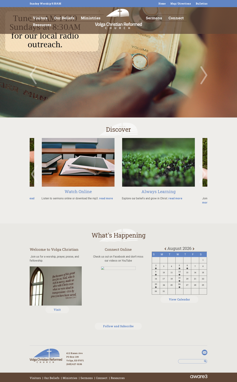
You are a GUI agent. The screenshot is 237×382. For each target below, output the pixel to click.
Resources (118, 378)
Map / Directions (180, 3)
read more (94, 198)
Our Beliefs (51, 378)
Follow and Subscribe (118, 326)
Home (162, 3)
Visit (57, 309)
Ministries (158, 191)
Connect (101, 378)
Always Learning (78, 191)
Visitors (35, 378)
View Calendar (179, 299)
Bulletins (201, 3)
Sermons (87, 378)
